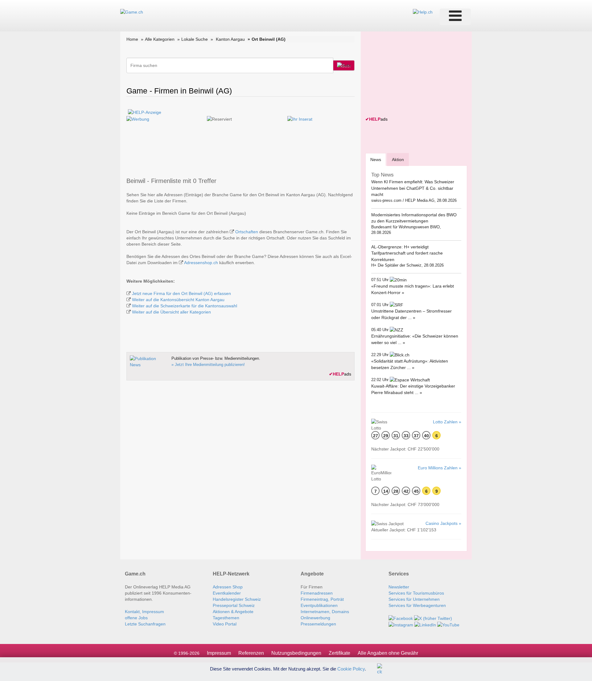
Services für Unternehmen (414, 599)
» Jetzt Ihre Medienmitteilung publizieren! (208, 364)
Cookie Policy (351, 668)
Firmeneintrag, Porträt (322, 599)
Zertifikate (339, 653)
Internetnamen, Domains (325, 611)
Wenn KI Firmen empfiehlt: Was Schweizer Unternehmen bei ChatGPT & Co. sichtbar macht (412, 188)
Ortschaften (246, 231)
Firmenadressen (317, 593)
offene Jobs (136, 617)
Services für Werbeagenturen (417, 605)
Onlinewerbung (315, 617)
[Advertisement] (411, 74)
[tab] (375, 159)
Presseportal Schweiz (234, 605)
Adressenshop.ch (201, 262)
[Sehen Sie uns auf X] (433, 617)
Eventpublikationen (319, 605)
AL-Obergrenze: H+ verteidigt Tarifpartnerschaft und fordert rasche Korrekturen (407, 253)
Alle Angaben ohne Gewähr (388, 653)
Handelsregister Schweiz (237, 599)
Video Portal (224, 623)
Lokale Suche (194, 39)
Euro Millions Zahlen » (439, 467)
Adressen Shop (228, 586)
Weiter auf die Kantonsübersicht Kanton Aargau (178, 299)
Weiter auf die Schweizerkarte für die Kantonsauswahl (184, 305)
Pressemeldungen (318, 623)
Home (132, 39)
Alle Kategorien (160, 39)
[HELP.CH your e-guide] (423, 11)
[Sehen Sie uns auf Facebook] (400, 617)
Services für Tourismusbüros (416, 593)
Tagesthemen (226, 617)
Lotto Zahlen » (447, 421)
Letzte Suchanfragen (145, 623)
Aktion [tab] (398, 159)
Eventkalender (227, 593)
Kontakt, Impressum (144, 611)
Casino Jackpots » (443, 523)
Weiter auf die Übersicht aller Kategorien (171, 311)
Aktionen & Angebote (233, 611)
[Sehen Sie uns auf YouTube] (448, 624)
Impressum (219, 653)
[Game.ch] (131, 11)
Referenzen (251, 653)
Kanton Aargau (230, 39)
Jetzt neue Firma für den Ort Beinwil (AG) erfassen (181, 293)
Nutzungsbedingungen (296, 653)
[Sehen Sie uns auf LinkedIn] (425, 624)
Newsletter (398, 586)
